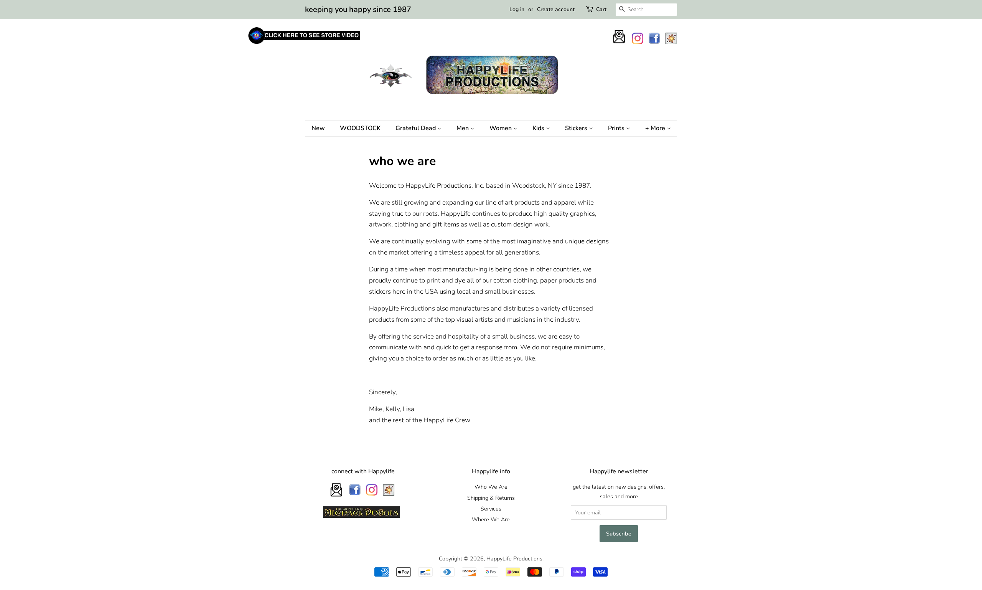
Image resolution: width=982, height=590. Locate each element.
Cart (601, 9)
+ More (656, 128)
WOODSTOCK (360, 128)
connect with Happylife (363, 471)
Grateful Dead (416, 128)
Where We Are (491, 519)
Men (463, 128)
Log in (516, 9)
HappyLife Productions (514, 558)
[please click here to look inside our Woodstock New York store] (303, 44)
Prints (617, 128)
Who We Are (491, 487)
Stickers (577, 128)
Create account (556, 9)
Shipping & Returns (491, 498)
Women (501, 128)
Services (491, 508)
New (318, 128)
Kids (539, 128)
